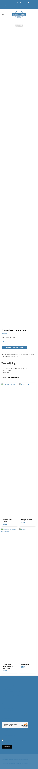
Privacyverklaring (26, 763)
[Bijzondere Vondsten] (19, 15)
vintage (7, 356)
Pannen (16, 354)
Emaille (32, 354)
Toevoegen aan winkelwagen (14, 347)
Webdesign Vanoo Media (8, 763)
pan (14, 356)
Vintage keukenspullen (24, 354)
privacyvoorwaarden (11, 742)
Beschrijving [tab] (8, 363)
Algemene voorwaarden (8, 708)
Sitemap (18, 763)
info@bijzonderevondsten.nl (13, 688)
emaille (11, 356)
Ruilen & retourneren (8, 710)
